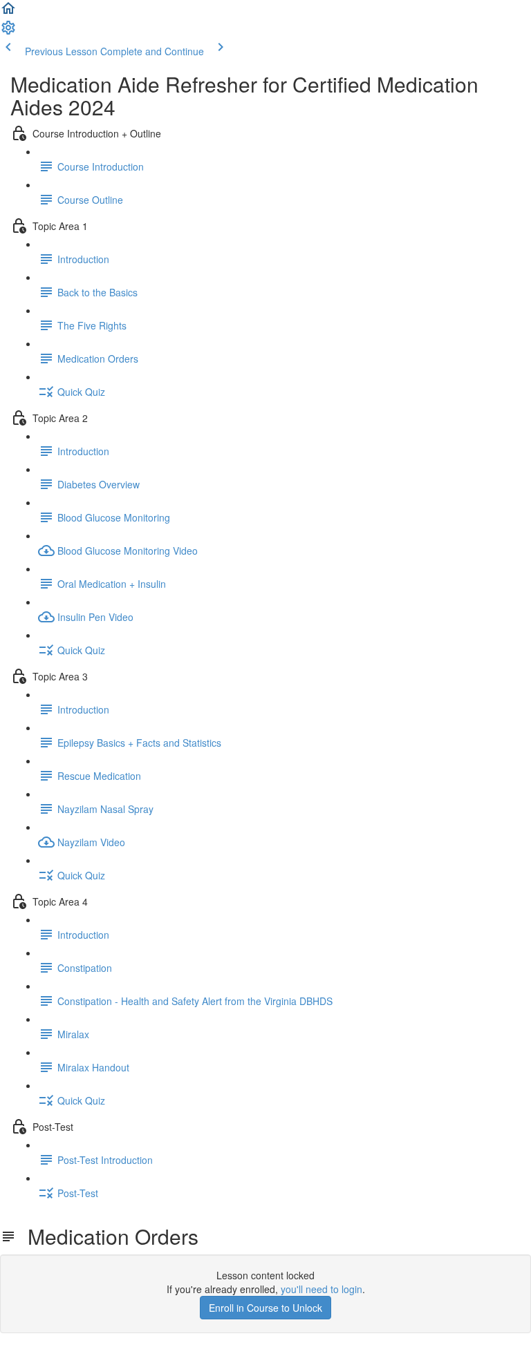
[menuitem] (8, 32)
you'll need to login (321, 1289)
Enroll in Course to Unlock (265, 1308)
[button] (8, 12)
